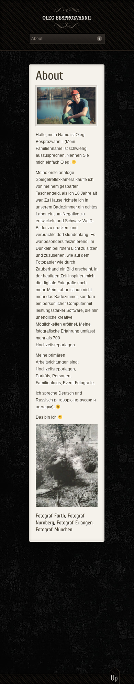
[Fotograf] (66, 18)
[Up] (114, 675)
